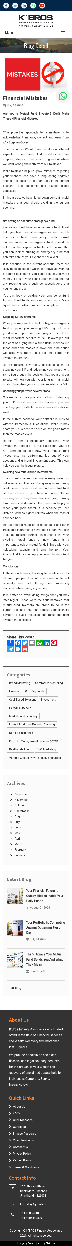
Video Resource (23, 1140)
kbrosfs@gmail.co (33, 1204)
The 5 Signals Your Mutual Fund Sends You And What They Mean (44, 959)
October (19, 805)
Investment (48, 699)
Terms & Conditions (26, 1167)
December (21, 794)
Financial (14, 691)
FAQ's (16, 1113)
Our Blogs (19, 1127)
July (17, 822)
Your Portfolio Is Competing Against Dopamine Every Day (45, 928)
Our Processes (23, 1120)
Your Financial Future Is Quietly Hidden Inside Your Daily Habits (44, 896)
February (20, 849)
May (17, 833)
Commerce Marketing (49, 683)
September (21, 810)
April (17, 838)
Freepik (32, 1243)
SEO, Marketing (46, 749)
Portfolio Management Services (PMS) (33, 741)
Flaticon (50, 1243)
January (19, 855)
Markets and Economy (23, 716)
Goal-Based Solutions (22, 699)
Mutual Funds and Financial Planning (32, 724)
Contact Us (20, 1147)
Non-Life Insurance (21, 732)
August (19, 816)
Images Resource (24, 1133)
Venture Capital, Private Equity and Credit (35, 757)
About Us (19, 1106)
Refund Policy (22, 1160)
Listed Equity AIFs (20, 707)
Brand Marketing (19, 683)
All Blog (16, 988)
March (18, 844)
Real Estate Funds (20, 749)
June (17, 827)
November (21, 799)
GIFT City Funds (34, 691)
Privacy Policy (22, 1153)
